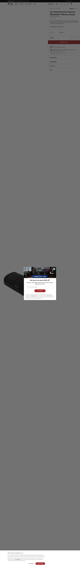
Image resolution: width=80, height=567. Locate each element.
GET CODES (40, 290)
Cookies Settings (31, 563)
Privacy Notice (17, 559)
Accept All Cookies (40, 563)
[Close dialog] (54, 269)
